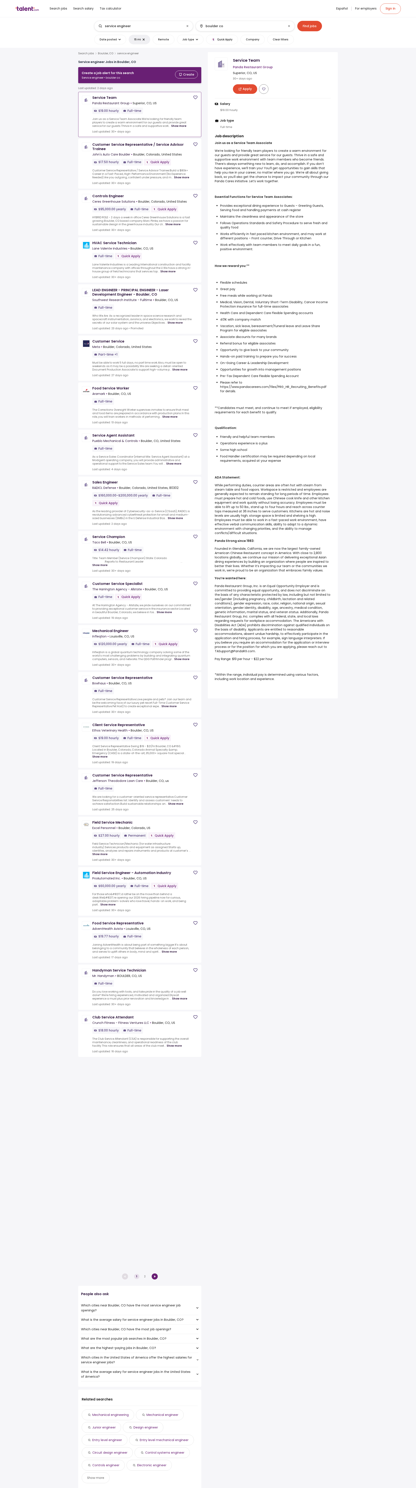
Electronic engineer (151, 1465)
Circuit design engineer (109, 1452)
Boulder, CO (105, 53)
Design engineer (145, 1427)
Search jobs (86, 53)
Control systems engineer (164, 1452)
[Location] (241, 26)
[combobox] (143, 26)
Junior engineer (104, 1427)
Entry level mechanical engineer (164, 1440)
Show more (178, 126)
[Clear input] (187, 26)
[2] (155, 1276)
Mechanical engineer (162, 1415)
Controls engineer (105, 1465)
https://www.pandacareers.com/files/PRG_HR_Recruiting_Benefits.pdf (273, 387)
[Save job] (195, 97)
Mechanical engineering (110, 1415)
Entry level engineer (107, 1440)
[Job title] (140, 26)
